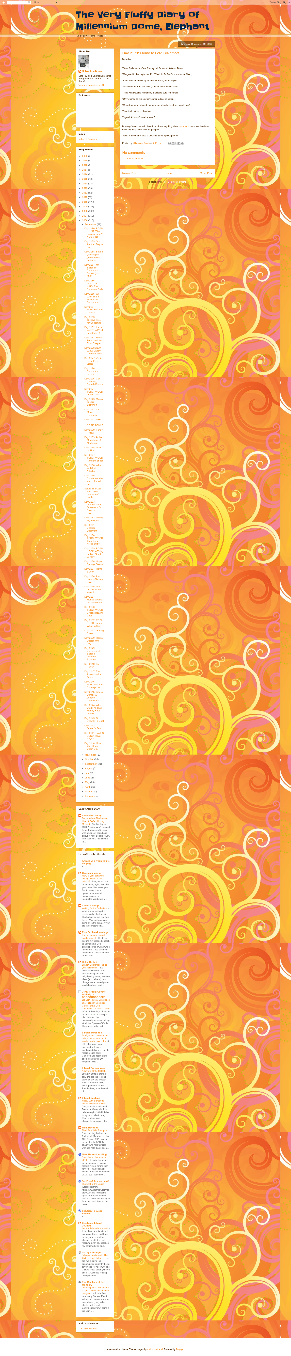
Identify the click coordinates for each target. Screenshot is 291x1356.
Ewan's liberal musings (95, 932)
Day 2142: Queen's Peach (93, 727)
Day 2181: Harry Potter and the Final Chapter (93, 340)
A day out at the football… (95, 1071)
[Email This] (169, 143)
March (88, 791)
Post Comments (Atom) (174, 182)
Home (168, 173)
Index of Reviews (87, 139)
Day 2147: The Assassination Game (93, 674)
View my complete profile (91, 85)
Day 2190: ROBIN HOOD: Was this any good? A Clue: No (93, 232)
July (87, 773)
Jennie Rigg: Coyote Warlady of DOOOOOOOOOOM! (94, 994)
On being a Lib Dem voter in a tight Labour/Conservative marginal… (95, 1290)
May (87, 782)
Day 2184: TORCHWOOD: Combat (94, 310)
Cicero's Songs (90, 905)
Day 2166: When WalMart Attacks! (93, 468)
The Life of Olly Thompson (95, 1130)
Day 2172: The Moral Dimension (92, 412)
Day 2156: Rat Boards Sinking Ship (93, 579)
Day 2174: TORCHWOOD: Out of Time (94, 392)
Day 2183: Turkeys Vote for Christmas (92, 320)
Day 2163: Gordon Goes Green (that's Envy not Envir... (92, 507)
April (87, 787)
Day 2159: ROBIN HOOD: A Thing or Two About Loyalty (93, 552)
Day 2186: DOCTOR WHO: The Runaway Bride (93, 284)
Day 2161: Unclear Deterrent (90, 528)
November (91, 754)
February (90, 796)
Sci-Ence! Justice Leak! (95, 1181)
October (89, 759)
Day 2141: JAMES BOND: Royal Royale (94, 736)
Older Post (206, 173)
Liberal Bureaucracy (93, 1068)
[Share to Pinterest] (182, 143)
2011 (85, 197)
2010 (85, 202)
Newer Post (129, 173)
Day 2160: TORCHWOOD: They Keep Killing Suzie (94, 539)
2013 (85, 188)
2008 (85, 211)
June (88, 777)
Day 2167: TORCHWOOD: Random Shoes (94, 458)
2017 (85, 169)
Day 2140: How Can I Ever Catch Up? (92, 746)
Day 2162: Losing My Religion (93, 519)
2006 (85, 220)
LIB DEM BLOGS (87, 1328)
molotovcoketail (155, 1349)
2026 (85, 156)
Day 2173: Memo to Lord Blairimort (93, 402)
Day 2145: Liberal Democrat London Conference (93, 696)
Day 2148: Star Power (92, 665)
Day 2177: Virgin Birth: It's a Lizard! (93, 361)
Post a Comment (134, 158)
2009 (85, 206)
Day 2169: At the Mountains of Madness (93, 440)
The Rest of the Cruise (93, 1184)
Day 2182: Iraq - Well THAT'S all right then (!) (93, 330)
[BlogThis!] (172, 143)
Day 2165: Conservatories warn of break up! (93, 479)
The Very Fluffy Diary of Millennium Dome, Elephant (142, 21)
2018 (85, 165)
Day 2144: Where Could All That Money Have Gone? (93, 709)
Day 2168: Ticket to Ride (93, 449)
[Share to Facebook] (179, 143)
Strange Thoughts (92, 1252)
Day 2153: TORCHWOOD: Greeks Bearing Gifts (94, 611)
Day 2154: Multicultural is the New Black (93, 599)
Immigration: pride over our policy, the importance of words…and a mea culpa (95, 1038)
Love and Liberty (92, 815)
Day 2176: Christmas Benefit (91, 371)
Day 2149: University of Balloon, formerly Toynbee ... (92, 654)
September (91, 763)
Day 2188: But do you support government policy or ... (93, 255)
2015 (85, 179)
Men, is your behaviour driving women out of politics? (93, 878)
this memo (184, 126)
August (89, 768)
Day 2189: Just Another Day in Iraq (93, 244)
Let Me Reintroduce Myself (95, 1228)
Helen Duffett (89, 962)
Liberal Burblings (92, 1032)
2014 (85, 183)
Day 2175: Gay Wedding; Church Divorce (93, 381)
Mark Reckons (90, 1127)
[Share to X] (176, 143)
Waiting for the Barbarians (95, 908)
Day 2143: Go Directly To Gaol (94, 719)
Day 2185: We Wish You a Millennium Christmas (92, 298)
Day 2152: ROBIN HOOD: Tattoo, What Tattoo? (93, 623)
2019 (85, 160)
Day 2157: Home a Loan (93, 570)
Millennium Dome (92, 71)
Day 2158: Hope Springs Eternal (93, 563)
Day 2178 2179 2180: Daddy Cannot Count (93, 350)
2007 (85, 215)
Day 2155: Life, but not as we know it (92, 589)
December (91, 224)
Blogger (179, 1349)
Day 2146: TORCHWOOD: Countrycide (94, 684)
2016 (85, 174)
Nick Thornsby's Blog (94, 1154)
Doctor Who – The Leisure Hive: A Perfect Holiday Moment (94, 821)
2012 (85, 192)
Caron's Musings (91, 873)
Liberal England (91, 1098)
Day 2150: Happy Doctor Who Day (93, 640)
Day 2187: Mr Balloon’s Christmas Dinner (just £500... (91, 270)
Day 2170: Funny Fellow (93, 431)
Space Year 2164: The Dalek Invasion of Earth (93, 492)
